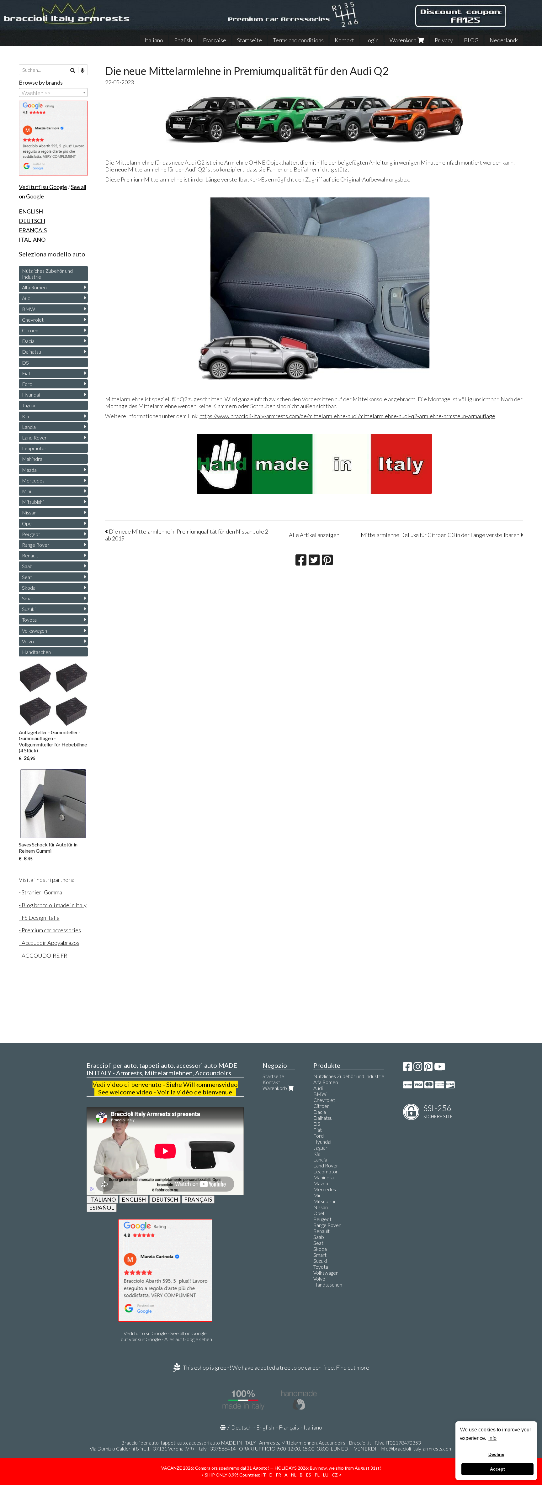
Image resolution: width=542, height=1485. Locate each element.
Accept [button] (497, 1469)
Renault (30, 555)
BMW (28, 309)
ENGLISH (134, 1199)
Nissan (29, 512)
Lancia (29, 427)
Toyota (29, 620)
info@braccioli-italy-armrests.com (417, 1448)
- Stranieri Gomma (40, 892)
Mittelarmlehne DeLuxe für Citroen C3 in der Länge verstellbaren (440, 534)
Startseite (249, 40)
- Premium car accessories (50, 930)
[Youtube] (439, 1068)
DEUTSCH (165, 1199)
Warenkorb (403, 40)
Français (289, 1427)
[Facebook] (407, 1068)
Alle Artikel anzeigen (314, 534)
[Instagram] (417, 1068)
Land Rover (34, 437)
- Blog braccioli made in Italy (53, 905)
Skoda (28, 588)
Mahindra (32, 459)
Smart (28, 598)
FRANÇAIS (198, 1199)
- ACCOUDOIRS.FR (43, 955)
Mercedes (33, 480)
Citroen (30, 330)
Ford (27, 384)
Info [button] (492, 1438)
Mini (26, 491)
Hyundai (31, 395)
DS (25, 363)
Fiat (26, 373)
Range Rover (35, 545)
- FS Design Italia (39, 917)
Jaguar (29, 405)
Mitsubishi (33, 502)
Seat (27, 577)
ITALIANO (102, 1199)
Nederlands (504, 40)
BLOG (471, 40)
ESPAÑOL (101, 1207)
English (183, 40)
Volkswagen (34, 631)
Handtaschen (36, 652)
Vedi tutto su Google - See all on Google (165, 1333)
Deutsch (241, 1427)
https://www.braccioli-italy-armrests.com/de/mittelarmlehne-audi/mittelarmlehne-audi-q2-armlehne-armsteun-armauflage (347, 416)
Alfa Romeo (34, 287)
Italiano (154, 40)
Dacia (28, 341)
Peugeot (31, 534)
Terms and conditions (298, 40)
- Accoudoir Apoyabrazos (49, 942)
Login (372, 40)
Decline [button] (496, 1454)
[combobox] (53, 92)
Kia (25, 416)
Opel (27, 523)
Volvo (28, 641)
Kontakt (344, 40)
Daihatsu (31, 352)
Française (214, 40)
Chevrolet (33, 320)
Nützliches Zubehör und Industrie (47, 274)
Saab (27, 566)
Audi (26, 298)
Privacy (444, 40)
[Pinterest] (428, 1068)
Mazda (29, 470)
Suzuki (28, 609)
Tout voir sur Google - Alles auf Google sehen (165, 1339)
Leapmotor (34, 448)
